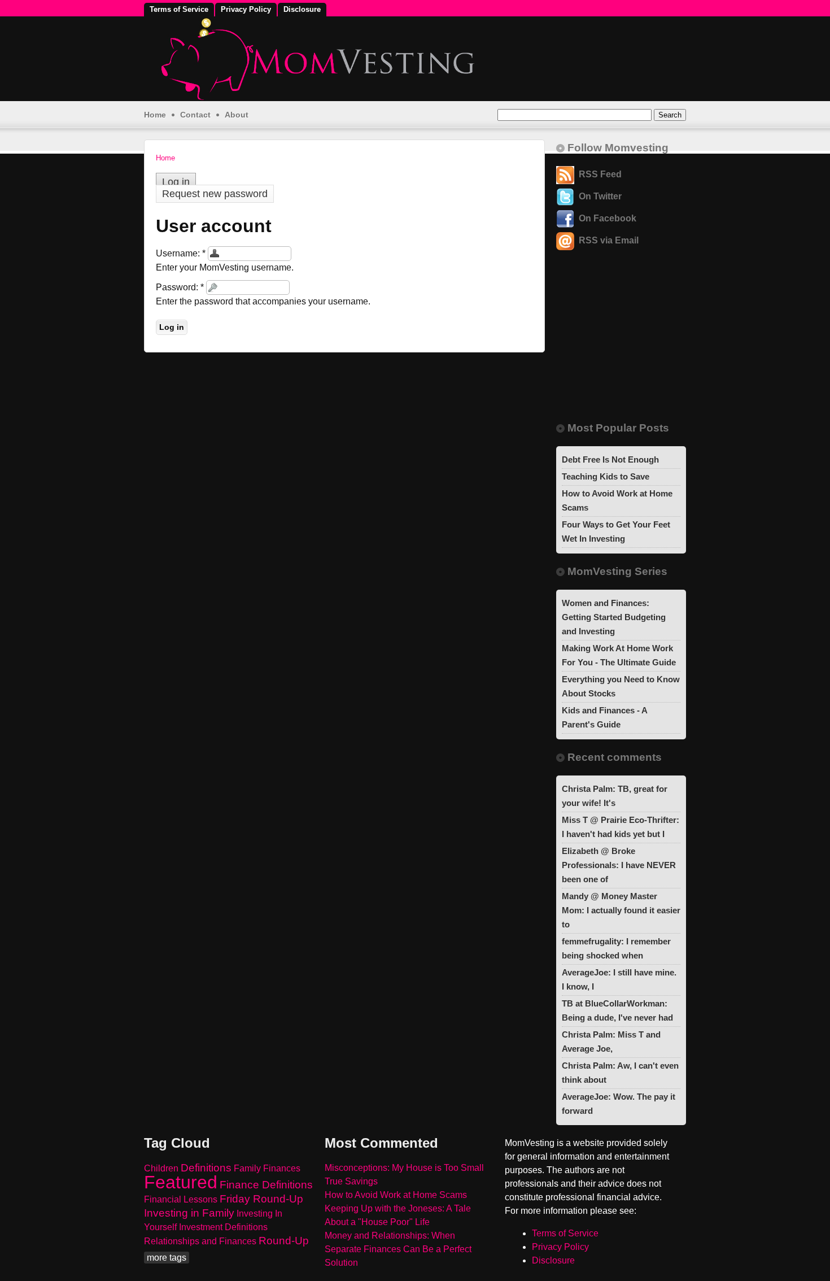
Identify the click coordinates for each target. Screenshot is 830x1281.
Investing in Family (189, 1213)
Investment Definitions (223, 1227)
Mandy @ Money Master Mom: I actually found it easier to (621, 910)
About (236, 114)
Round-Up (284, 1241)
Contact (195, 114)
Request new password (215, 193)
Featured (180, 1182)
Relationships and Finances (200, 1241)
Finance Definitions (266, 1185)
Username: (181, 253)
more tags (166, 1257)
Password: (180, 287)
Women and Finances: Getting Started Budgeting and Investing (614, 617)
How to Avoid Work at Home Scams (396, 1195)
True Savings (351, 1181)
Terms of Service (179, 9)
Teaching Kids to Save (605, 476)
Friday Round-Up (261, 1199)
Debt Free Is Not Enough (610, 459)
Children (161, 1168)
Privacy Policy (246, 9)
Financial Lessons (180, 1199)
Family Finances (267, 1168)
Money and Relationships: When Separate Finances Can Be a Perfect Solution (398, 1249)
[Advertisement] (615, 345)
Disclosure (302, 9)
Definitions (206, 1168)
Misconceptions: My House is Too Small (404, 1168)
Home (155, 114)
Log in (176, 182)
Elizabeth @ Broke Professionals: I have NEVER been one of (619, 865)
